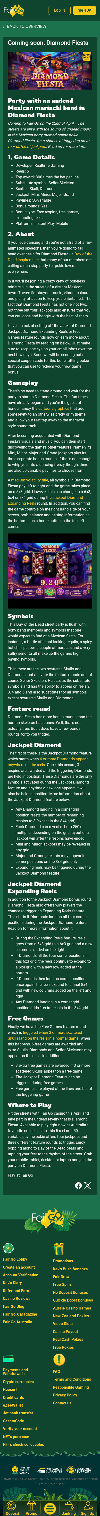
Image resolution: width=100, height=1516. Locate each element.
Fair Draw (61, 1276)
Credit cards (13, 1397)
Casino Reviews (16, 1298)
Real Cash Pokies (68, 1339)
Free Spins (62, 1284)
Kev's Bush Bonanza (70, 1269)
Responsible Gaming (71, 1387)
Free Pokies (63, 1347)
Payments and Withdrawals (15, 1372)
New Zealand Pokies (71, 1316)
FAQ (56, 1371)
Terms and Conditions (72, 1379)
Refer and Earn (16, 1290)
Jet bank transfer (18, 1413)
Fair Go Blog (13, 1306)
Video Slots (63, 1323)
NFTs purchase (16, 1436)
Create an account (19, 1267)
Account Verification (20, 1275)
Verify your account (20, 1428)
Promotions (63, 1261)
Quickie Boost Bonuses (73, 1300)
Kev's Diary (12, 1282)
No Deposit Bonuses (70, 1292)
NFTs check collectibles (23, 1444)
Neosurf (10, 1389)
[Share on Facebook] (78, 1185)
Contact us (62, 1403)
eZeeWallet (13, 1405)
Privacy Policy (65, 1395)
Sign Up (84, 10)
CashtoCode (13, 1421)
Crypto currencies (18, 1381)
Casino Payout (65, 1331)
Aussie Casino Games (72, 1308)
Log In (59, 10)
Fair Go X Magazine (20, 1314)
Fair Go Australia (17, 1322)
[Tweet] (87, 1185)
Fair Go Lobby (15, 1259)
